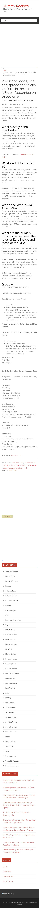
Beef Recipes (10, 576)
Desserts (8, 605)
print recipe (7, 516)
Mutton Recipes (10, 654)
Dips (7, 615)
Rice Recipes (10, 703)
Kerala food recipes (12, 644)
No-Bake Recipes (11, 659)
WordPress (32, 902)
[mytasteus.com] (8, 894)
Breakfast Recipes (11, 581)
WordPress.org (8, 881)
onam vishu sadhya (12, 673)
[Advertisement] (19, 44)
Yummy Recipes (16, 6)
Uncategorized (16, 455)
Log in (5, 867)
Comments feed (8, 876)
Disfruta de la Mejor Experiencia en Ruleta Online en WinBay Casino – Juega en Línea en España (19, 805)
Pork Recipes (10, 688)
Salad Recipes (10, 707)
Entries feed (7, 872)
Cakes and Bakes (11, 591)
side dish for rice (11, 722)
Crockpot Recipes (11, 600)
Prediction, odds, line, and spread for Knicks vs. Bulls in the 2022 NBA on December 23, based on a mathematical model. (19, 465)
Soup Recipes (10, 741)
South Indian (9, 746)
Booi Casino (13, 471)
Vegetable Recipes (12, 761)
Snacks (7, 737)
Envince (19, 904)
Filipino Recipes (11, 625)
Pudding (8, 698)
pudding (8, 693)
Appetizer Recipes (11, 571)
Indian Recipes (10, 639)
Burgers (8, 586)
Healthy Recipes (11, 635)
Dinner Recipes (10, 610)
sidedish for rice (11, 727)
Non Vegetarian (10, 664)
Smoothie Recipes (11, 732)
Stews (7, 751)
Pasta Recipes (10, 678)
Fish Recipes (9, 630)
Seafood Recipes (11, 717)
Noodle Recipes (11, 669)
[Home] (5, 70)
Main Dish (8, 649)
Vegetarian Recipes (12, 766)
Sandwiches (9, 712)
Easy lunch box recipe (13, 620)
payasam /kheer (11, 683)
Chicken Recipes (11, 596)
